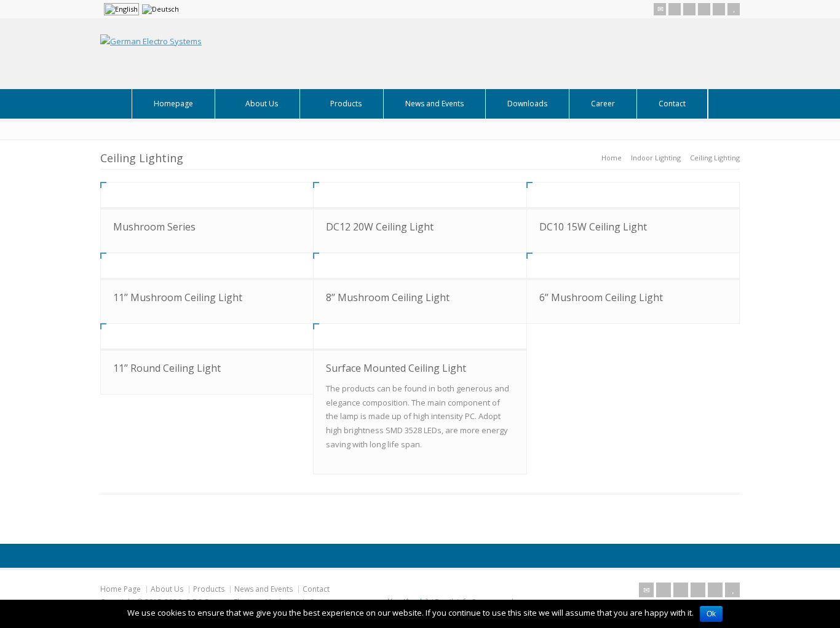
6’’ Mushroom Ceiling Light (601, 297)
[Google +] (704, 9)
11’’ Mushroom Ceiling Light (177, 297)
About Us (261, 103)
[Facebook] (689, 9)
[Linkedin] (719, 9)
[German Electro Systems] (151, 41)
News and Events (434, 103)
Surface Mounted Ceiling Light (396, 368)
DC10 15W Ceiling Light (593, 227)
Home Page (120, 589)
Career (603, 103)
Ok (711, 614)
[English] (121, 9)
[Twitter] (674, 9)
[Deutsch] (160, 9)
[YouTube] (733, 9)
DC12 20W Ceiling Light (380, 227)
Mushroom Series (154, 227)
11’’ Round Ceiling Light (167, 368)
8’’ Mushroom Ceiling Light (388, 297)
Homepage (173, 103)
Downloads (527, 103)
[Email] (660, 9)
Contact (672, 103)
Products (346, 103)
